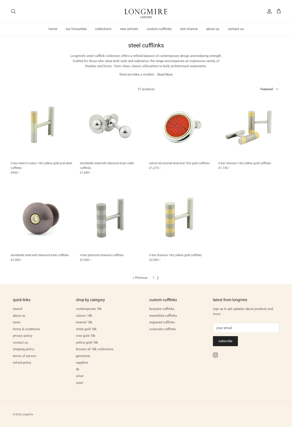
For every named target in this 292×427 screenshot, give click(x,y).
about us (212, 29)
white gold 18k (86, 329)
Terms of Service (24, 356)
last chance (189, 29)
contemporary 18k (89, 309)
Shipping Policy (23, 349)
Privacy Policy (22, 336)
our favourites (76, 29)
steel (79, 383)
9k (77, 369)
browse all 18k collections (95, 349)
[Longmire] (146, 11)
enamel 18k (84, 322)
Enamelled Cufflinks (163, 316)
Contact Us (20, 342)
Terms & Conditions (26, 329)
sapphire (82, 363)
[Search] (13, 11)
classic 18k (84, 316)
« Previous (140, 278)
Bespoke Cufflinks (161, 309)
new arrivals (129, 29)
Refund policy (22, 363)
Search (17, 309)
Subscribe (225, 341)
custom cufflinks (159, 29)
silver (80, 376)
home (53, 29)
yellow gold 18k (87, 342)
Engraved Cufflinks (162, 322)
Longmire (27, 414)
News (16, 322)
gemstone (83, 356)
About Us (19, 316)
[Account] (268, 11)
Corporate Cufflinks (162, 329)
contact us (236, 29)
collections (103, 29)
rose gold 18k (85, 336)
